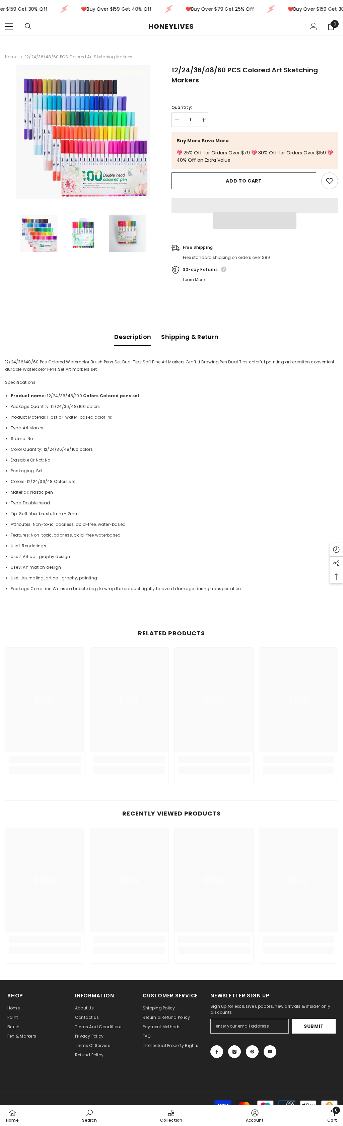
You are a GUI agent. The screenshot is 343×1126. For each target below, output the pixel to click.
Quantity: (182, 107)
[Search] (28, 26)
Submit (314, 1026)
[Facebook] (216, 1051)
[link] (45, 759)
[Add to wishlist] (329, 180)
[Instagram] (234, 1051)
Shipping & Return (189, 337)
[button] (254, 220)
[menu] (9, 26)
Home (11, 57)
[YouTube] (270, 1051)
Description (132, 337)
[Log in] (313, 26)
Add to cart (244, 181)
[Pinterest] (252, 1051)
